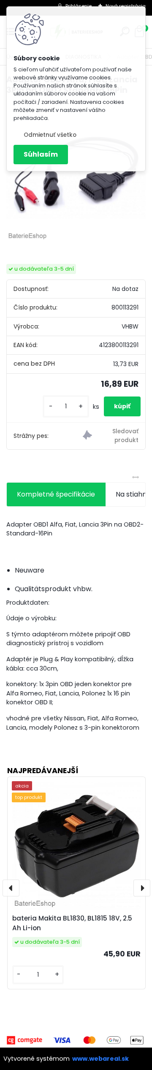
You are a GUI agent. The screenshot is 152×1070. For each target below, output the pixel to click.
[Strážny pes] (110, 436)
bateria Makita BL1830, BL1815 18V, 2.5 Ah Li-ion (72, 923)
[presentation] (11, 888)
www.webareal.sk (100, 1058)
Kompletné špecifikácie (56, 494)
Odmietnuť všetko (50, 135)
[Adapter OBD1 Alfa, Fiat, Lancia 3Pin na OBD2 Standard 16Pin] (76, 172)
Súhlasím (41, 154)
